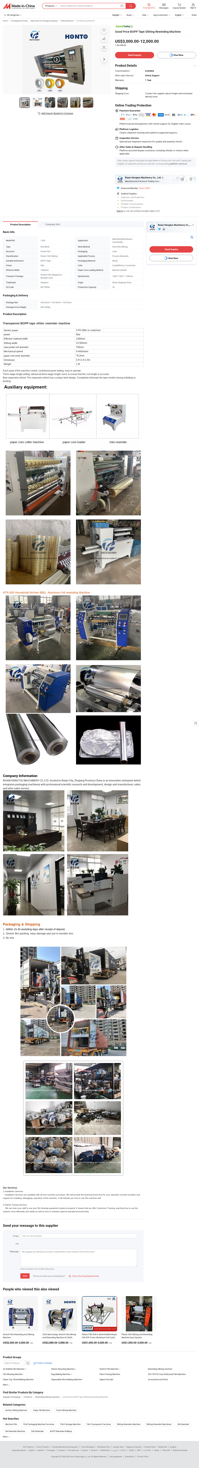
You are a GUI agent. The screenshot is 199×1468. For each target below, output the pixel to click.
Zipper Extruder (106, 1379)
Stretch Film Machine (109, 1369)
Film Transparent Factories (99, 1424)
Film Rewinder (37, 1431)
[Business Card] (192, 236)
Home (5, 21)
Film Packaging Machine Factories (38, 1424)
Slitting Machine (67, 21)
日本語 (131, 1450)
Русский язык (73, 1450)
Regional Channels (134, 1447)
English (31, 1450)
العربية (115, 1450)
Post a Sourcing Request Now (84, 1276)
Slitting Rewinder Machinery (158, 1424)
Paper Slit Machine (41, 1410)
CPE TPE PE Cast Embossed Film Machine (167, 1374)
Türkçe (156, 1450)
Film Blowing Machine (13, 1374)
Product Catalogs (44, 1363)
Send (25, 1275)
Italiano (85, 1450)
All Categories (13, 15)
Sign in (193, 7)
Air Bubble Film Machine (13, 1369)
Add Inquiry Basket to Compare (57, 113)
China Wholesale (87, 1447)
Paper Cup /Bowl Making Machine (18, 1379)
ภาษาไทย (147, 1450)
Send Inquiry (134, 55)
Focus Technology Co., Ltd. (80, 1456)
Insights (173, 1447)
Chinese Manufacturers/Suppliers (65, 1447)
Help (144, 15)
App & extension (160, 15)
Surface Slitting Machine (16, 1410)
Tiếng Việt (166, 1450)
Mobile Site (162, 1447)
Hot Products (28, 1447)
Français (61, 1450)
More (5, 1436)
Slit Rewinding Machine (86, 21)
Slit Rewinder (183, 1424)
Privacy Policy (142, 1456)
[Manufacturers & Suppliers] (19, 6)
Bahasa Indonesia (180, 1450)
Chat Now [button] (178, 55)
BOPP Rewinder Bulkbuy (61, 1431)
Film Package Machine (70, 1424)
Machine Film (11, 1424)
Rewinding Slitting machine (160, 1369)
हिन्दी (138, 1450)
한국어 (123, 1450)
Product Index (149, 1447)
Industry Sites (118, 1447)
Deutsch (94, 1450)
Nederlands (105, 1450)
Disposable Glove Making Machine (66, 1379)
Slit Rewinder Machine (15, 1431)
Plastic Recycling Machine (63, 1369)
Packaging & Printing (19, 21)
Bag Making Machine (61, 1374)
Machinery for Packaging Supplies (44, 21)
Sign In (120, 210)
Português (51, 1450)
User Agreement (116, 1456)
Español (40, 1450)
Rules (194, 15)
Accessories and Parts (158, 1379)
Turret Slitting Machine (66, 1410)
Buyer (129, 15)
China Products (42, 1447)
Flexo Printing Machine (110, 1374)
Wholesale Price (103, 1447)
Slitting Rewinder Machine (128, 1424)
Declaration (129, 1456)
